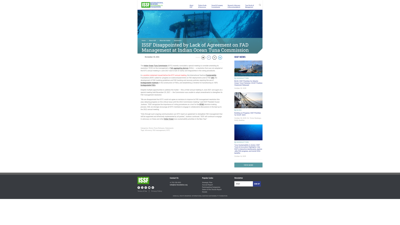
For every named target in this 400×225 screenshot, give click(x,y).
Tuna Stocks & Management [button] (249, 6)
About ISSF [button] (191, 6)
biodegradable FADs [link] (148, 85)
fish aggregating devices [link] (179, 68)
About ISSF (152, 40)
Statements (177, 40)
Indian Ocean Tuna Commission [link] (155, 66)
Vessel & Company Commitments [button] (217, 6)
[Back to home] (152, 5)
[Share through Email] (203, 58)
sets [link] (212, 78)
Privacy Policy (156, 191)
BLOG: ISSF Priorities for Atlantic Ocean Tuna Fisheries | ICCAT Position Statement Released (248, 83)
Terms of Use (142, 191)
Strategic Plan (207, 182)
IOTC (168, 130)
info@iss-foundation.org (178, 185)
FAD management (159, 130)
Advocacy (148, 130)
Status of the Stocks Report (212, 189)
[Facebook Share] (209, 58)
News (151, 128)
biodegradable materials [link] (149, 83)
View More (248, 165)
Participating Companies (211, 187)
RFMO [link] (201, 104)
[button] (260, 5)
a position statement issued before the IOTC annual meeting (164, 75)
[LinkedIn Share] (220, 58)
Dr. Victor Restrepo (254, 118)
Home (144, 40)
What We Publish (165, 40)
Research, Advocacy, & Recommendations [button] (234, 6)
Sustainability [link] (211, 75)
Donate (204, 192)
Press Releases (159, 128)
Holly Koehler (239, 120)
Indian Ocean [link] (169, 119)
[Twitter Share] (214, 58)
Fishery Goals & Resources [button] (202, 6)
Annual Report (207, 185)
